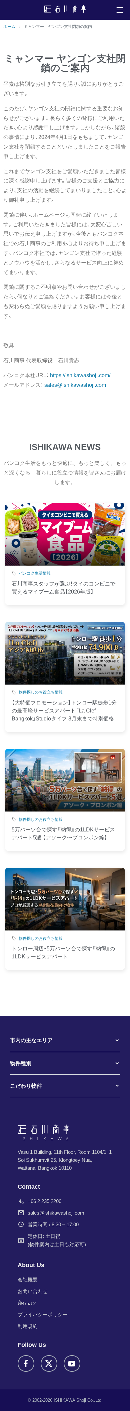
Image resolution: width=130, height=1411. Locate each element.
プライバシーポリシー (43, 1314)
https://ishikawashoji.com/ (80, 375)
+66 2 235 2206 (44, 1201)
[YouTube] (72, 1363)
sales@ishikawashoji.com (56, 1213)
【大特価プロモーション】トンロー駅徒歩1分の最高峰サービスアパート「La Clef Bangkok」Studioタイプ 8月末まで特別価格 (64, 710)
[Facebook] (26, 1363)
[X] (49, 1363)
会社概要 (28, 1279)
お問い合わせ (33, 1291)
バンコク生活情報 (35, 573)
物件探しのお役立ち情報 (41, 692)
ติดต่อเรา (28, 1303)
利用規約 (28, 1326)
